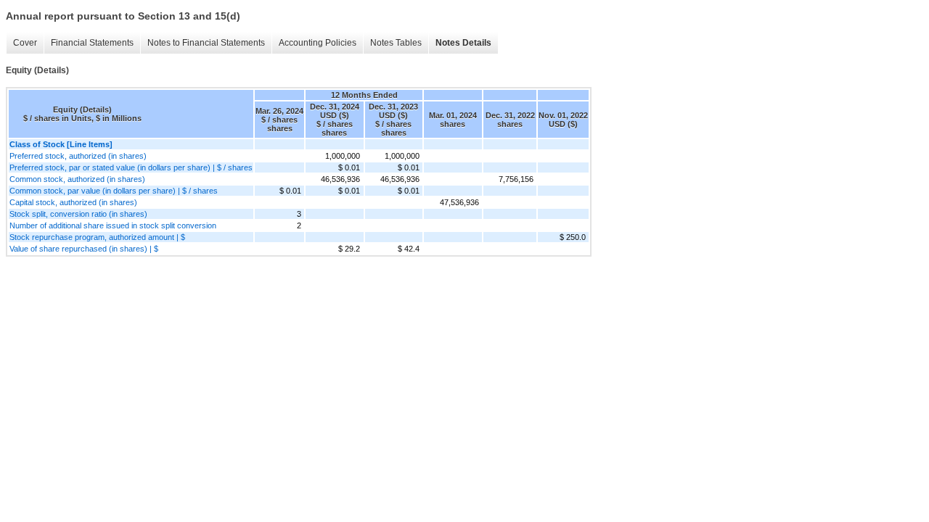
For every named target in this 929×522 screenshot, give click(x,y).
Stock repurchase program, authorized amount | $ (97, 237)
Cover (25, 43)
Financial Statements (92, 43)
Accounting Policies (317, 43)
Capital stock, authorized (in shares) (73, 202)
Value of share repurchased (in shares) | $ (83, 248)
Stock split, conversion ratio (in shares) (78, 214)
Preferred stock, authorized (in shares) (78, 156)
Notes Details (463, 43)
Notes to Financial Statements (206, 43)
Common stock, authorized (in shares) (77, 179)
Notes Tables (396, 43)
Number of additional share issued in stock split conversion (112, 225)
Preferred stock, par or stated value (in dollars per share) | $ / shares (131, 167)
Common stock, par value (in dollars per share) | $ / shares (113, 190)
